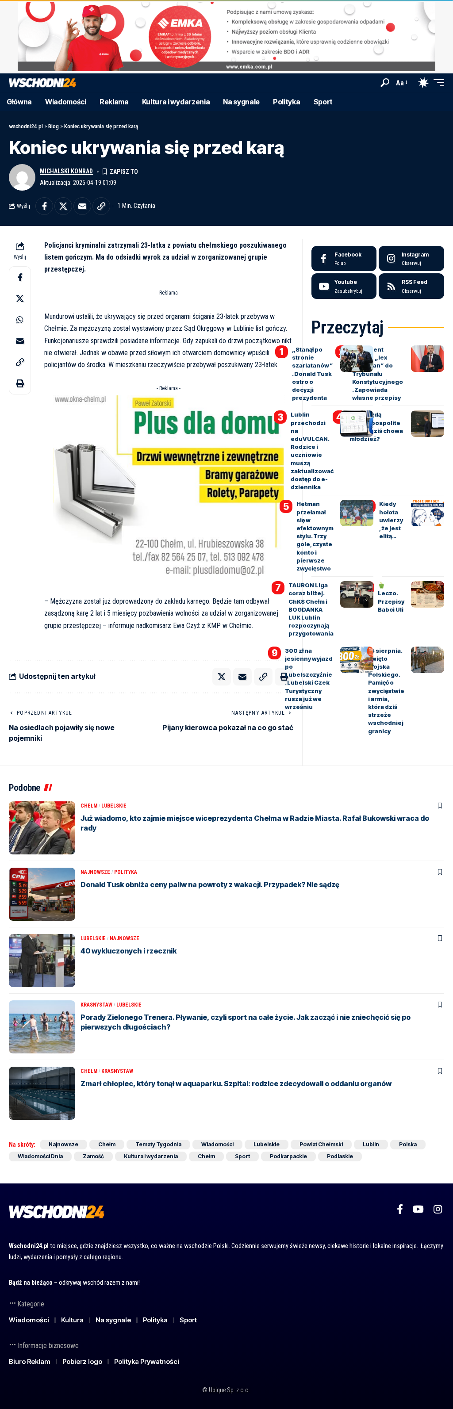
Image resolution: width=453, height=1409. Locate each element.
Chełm (89, 806)
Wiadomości (217, 1144)
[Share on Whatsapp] (20, 319)
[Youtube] (344, 286)
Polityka (125, 872)
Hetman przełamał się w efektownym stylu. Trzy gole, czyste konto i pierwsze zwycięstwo (315, 536)
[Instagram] (411, 259)
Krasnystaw (96, 1005)
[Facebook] (344, 259)
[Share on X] (63, 206)
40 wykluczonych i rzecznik (129, 950)
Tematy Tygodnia (158, 1144)
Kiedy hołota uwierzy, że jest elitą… (391, 520)
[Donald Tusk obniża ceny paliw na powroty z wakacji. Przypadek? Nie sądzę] (42, 894)
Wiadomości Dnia (40, 1156)
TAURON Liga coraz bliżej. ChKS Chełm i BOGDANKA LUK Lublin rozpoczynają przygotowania (311, 609)
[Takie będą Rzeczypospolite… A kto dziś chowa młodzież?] (427, 423)
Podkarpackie (288, 1156)
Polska (408, 1144)
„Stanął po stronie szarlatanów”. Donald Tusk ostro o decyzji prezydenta (312, 373)
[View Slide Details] (226, 36)
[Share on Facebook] (44, 206)
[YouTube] (418, 1209)
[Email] (82, 206)
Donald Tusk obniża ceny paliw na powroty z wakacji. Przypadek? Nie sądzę (210, 884)
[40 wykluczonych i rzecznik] (42, 960)
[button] (385, 82)
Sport (242, 1156)
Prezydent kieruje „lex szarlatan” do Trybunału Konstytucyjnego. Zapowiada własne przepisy (377, 373)
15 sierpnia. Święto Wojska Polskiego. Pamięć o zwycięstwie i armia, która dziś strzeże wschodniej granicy (386, 691)
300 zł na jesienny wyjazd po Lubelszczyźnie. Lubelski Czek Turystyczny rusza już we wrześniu (309, 678)
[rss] (411, 286)
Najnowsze (95, 872)
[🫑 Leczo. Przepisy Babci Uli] (427, 594)
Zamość (93, 1156)
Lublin (371, 1144)
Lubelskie (114, 806)
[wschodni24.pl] (42, 83)
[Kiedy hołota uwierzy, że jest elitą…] (427, 513)
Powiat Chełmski (321, 1144)
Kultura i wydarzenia (151, 1156)
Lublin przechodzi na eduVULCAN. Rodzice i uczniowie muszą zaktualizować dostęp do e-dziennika (312, 450)
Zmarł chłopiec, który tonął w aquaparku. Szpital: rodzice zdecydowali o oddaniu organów (236, 1083)
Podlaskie (340, 1156)
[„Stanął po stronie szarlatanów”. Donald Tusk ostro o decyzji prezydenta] (356, 358)
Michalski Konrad (66, 171)
